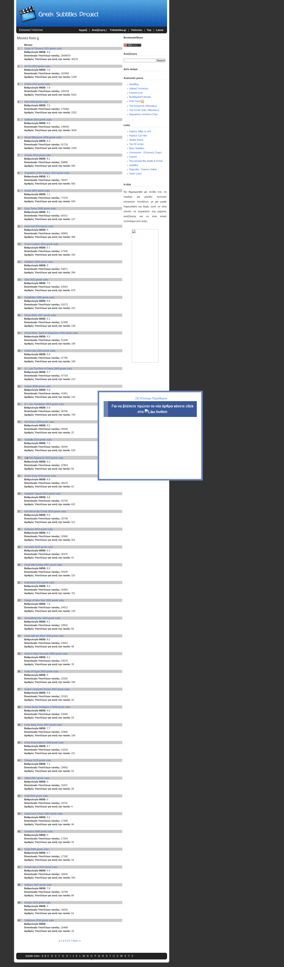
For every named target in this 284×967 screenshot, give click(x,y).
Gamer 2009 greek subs (37, 386)
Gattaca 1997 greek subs (38, 884)
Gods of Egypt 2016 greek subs (41, 671)
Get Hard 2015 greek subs (38, 547)
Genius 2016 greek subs (37, 902)
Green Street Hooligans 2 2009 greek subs (47, 707)
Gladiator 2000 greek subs (38, 261)
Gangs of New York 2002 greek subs (44, 600)
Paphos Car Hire (138, 135)
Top (149, 30)
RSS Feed (134, 101)
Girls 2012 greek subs (36, 279)
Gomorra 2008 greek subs (38, 831)
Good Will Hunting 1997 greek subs (43, 564)
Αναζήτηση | (99, 30)
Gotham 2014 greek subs (38, 119)
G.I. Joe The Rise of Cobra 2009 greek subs (48, 368)
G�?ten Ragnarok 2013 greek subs (43, 457)
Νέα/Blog (134, 84)
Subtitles (133, 165)
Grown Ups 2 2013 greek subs (40, 867)
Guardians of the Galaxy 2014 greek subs (46, 173)
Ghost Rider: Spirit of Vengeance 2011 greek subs (51, 333)
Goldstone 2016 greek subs (39, 920)
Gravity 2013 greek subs (37, 155)
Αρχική (83, 30)
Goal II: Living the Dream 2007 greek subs (47, 689)
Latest (159, 30)
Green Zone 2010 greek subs (40, 475)
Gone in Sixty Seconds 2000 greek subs (46, 653)
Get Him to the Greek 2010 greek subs (45, 511)
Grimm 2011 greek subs (37, 84)
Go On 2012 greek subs (37, 66)
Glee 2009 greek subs (36, 101)
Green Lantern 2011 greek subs (41, 244)
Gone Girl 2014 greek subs (38, 226)
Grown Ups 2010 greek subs (39, 350)
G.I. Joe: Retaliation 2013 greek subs (44, 404)
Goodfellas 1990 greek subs (39, 297)
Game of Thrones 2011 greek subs (43, 48)
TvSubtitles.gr (118, 30)
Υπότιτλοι (136, 30)
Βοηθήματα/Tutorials (140, 97)
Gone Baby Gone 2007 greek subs (43, 724)
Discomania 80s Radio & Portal (145, 161)
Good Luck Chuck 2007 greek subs (43, 813)
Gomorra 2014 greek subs (38, 529)
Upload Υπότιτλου (138, 88)
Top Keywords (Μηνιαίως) (143, 105)
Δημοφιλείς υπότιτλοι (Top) (143, 114)
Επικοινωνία (135, 92)
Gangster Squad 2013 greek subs (42, 493)
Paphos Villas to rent (140, 131)
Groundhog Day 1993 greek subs (42, 618)
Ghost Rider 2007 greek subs (40, 315)
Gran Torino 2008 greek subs (40, 208)
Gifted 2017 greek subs (36, 778)
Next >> (77, 940)
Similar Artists (136, 139)
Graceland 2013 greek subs (39, 582)
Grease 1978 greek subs (37, 760)
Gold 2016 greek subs (36, 796)
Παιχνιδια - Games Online (143, 169)
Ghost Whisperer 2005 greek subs (42, 137)
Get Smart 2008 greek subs (39, 421)
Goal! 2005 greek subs (36, 849)
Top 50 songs (136, 144)
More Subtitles (136, 148)
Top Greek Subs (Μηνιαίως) (144, 110)
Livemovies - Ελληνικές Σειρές (145, 152)
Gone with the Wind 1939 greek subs (44, 636)
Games (133, 156)
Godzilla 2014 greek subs (38, 439)
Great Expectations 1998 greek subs (44, 742)
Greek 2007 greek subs (37, 190)
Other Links (135, 173)
